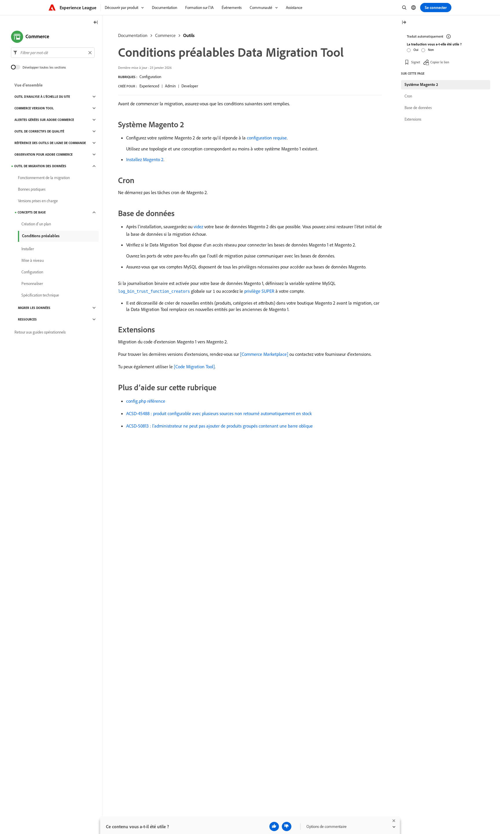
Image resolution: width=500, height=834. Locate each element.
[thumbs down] (286, 826)
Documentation (133, 35)
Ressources (27, 319)
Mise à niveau (32, 260)
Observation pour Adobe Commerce (43, 154)
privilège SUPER (259, 291)
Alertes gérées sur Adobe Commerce (44, 120)
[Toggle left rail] (95, 22)
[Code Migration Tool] (194, 366)
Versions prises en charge (38, 200)
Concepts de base (32, 212)
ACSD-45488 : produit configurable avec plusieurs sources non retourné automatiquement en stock (219, 413)
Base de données (418, 107)
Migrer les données (34, 308)
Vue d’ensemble (28, 85)
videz (198, 226)
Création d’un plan (36, 224)
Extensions (413, 119)
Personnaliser (32, 283)
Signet (415, 62)
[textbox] (53, 52)
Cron (408, 96)
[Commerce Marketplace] (264, 354)
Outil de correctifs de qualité (39, 131)
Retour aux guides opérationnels (40, 332)
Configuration (150, 76)
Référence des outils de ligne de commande (50, 143)
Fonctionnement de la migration (44, 177)
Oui (415, 49)
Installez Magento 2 (144, 159)
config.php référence (145, 401)
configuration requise (267, 138)
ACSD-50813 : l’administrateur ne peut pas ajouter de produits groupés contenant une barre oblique (219, 426)
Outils (188, 35)
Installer (27, 248)
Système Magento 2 (421, 84)
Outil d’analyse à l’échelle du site (42, 97)
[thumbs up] (274, 826)
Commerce (165, 35)
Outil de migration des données (40, 166)
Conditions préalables (41, 235)
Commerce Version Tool (34, 108)
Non (431, 49)
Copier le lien (439, 62)
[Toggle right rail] (404, 22)
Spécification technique (40, 295)
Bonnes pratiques (31, 189)
